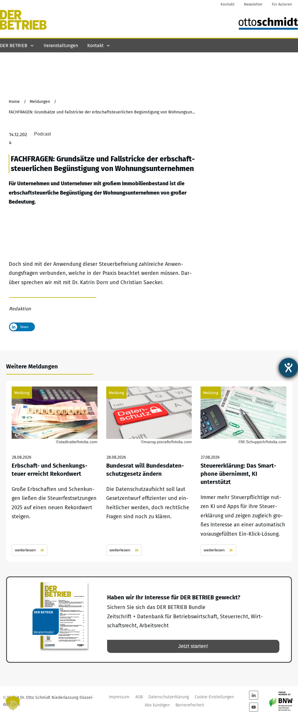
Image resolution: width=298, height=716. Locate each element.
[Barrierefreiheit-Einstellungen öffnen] (288, 367)
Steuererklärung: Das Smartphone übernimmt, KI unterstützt (243, 471)
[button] (13, 703)
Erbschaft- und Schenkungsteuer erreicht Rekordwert (54, 471)
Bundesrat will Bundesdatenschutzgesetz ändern (149, 471)
